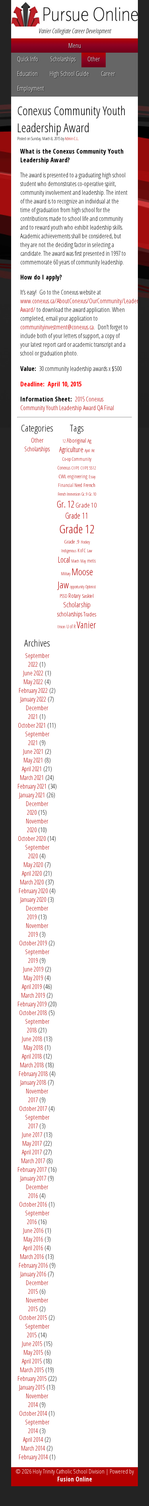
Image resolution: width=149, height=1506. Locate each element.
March (75, 561)
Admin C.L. (72, 138)
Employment (30, 88)
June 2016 (33, 1230)
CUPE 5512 (88, 468)
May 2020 (33, 864)
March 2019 (33, 995)
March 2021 (32, 777)
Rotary (74, 595)
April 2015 (32, 1361)
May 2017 (32, 1143)
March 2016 (32, 1256)
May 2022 (33, 681)
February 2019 (31, 1004)
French (89, 485)
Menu (74, 45)
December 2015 (37, 1287)
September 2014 (37, 1426)
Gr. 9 (84, 494)
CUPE (75, 468)
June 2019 (33, 969)
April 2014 (33, 1439)
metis (91, 560)
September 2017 (37, 1121)
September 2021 (37, 738)
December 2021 (37, 712)
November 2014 (37, 1400)
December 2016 (37, 1191)
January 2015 (32, 1387)
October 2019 (33, 943)
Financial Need (70, 485)
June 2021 (33, 751)
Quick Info (27, 59)
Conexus (64, 467)
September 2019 (37, 956)
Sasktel (88, 595)
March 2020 (32, 882)
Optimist (90, 586)
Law (89, 550)
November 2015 (37, 1304)
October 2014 (33, 1413)
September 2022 (37, 660)
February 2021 (31, 786)
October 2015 (33, 1317)
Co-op (66, 459)
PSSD (63, 596)
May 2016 (33, 1239)
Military (65, 573)
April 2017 (32, 1152)
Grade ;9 (71, 541)
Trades (89, 614)
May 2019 (33, 978)
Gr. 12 (65, 504)
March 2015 (32, 1369)
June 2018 (32, 1038)
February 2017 (31, 1169)
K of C (81, 550)
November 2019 (37, 930)
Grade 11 (76, 515)
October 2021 (32, 725)
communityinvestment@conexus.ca (57, 327)
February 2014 (33, 1457)
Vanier (86, 624)
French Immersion (69, 494)
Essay (92, 476)
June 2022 (33, 673)
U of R (70, 626)
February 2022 (33, 690)
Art (93, 450)
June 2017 (32, 1134)
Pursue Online (74, 14)
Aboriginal (76, 440)
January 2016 (33, 1274)
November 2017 (37, 1095)
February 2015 (31, 1378)
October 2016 (33, 1204)
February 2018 (33, 1073)
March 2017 (33, 1160)
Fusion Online (74, 1479)
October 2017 (33, 1108)
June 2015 (32, 1343)
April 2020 (32, 873)
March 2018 (32, 1065)
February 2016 (33, 1265)
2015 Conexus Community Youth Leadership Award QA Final (67, 403)
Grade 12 (77, 529)
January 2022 (33, 699)
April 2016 (33, 1248)
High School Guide (69, 73)
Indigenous (68, 550)
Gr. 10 (92, 494)
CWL (62, 476)
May (83, 561)
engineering (77, 476)
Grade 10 (86, 505)
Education (27, 73)
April (87, 450)
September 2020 (37, 851)
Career (108, 73)
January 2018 (33, 1082)
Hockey (85, 542)
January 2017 (33, 1178)
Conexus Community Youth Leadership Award (71, 119)
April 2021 (32, 768)
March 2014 (33, 1448)
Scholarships (62, 59)
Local (64, 559)
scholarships (69, 613)
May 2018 (33, 1047)
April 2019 (32, 986)
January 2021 (32, 795)
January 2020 (33, 899)
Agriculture (71, 449)
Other (93, 59)
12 (64, 441)
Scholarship (77, 604)
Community (81, 459)
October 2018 (33, 1012)
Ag (89, 440)
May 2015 (33, 1352)
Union (61, 626)
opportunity (77, 586)
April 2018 (32, 1056)
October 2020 (32, 838)
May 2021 (33, 760)
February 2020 (33, 890)
